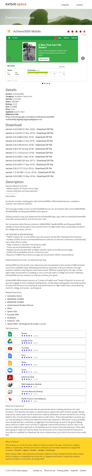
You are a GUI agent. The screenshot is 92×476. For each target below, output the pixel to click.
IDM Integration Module (31, 384)
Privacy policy (63, 470)
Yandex (41, 450)
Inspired (65, 5)
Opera (25, 450)
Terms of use (49, 470)
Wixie (9, 308)
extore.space (22, 470)
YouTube (25, 348)
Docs (23, 355)
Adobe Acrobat (27, 377)
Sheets (24, 333)
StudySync (11, 317)
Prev (9, 58)
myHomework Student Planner (20, 305)
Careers (79, 5)
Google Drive (26, 340)
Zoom (23, 369)
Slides (23, 362)
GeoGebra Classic (14, 296)
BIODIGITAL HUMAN (15, 299)
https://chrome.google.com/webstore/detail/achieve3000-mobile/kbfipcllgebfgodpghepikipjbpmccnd (30, 118)
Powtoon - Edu (13, 320)
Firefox (33, 450)
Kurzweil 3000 (13, 314)
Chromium (50, 450)
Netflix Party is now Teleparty (33, 398)
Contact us (37, 470)
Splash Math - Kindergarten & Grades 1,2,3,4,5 (26, 324)
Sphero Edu (12, 311)
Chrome (17, 450)
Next (83, 58)
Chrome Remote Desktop (32, 391)
